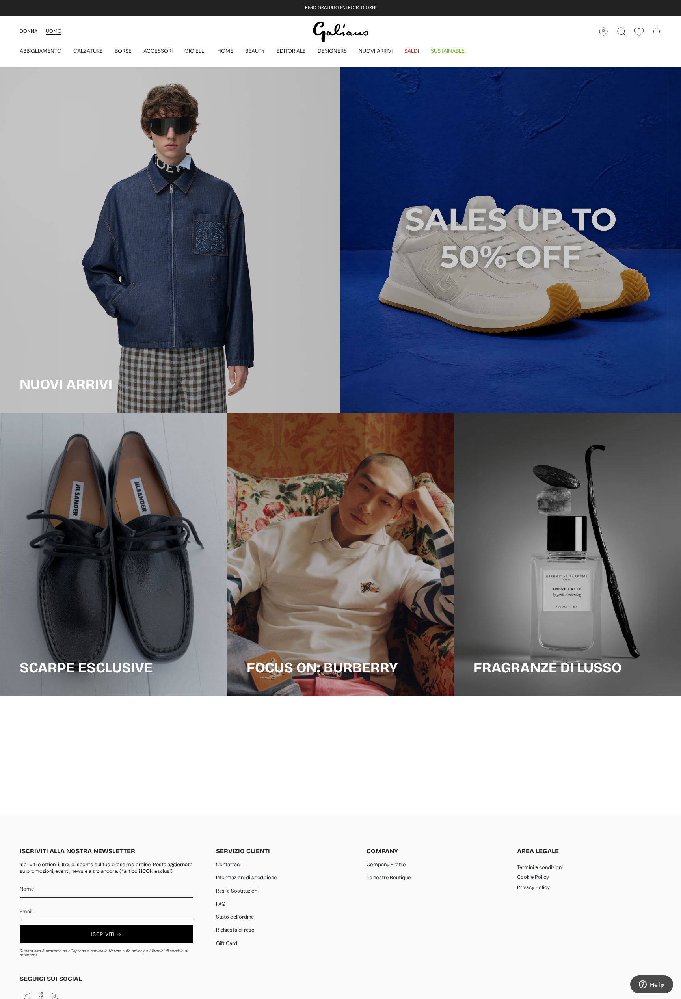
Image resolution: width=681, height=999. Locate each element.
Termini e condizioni (540, 867)
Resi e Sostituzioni (237, 890)
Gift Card (226, 943)
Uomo (53, 31)
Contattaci (228, 864)
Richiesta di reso (235, 929)
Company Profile (386, 864)
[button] (40, 51)
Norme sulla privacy (127, 950)
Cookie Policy (533, 877)
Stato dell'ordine (235, 916)
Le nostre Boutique (389, 877)
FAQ (220, 903)
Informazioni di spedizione (246, 877)
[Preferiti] (639, 31)
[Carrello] (657, 31)
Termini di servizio (167, 950)
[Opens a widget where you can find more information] (651, 985)
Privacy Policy (533, 887)
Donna (29, 31)
